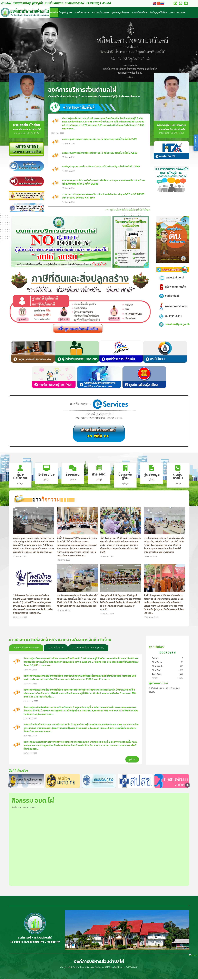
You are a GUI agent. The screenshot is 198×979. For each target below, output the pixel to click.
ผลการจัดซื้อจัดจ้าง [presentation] (55, 647)
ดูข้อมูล (20, 483)
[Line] (180, 3)
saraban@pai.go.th (177, 324)
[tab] (26, 647)
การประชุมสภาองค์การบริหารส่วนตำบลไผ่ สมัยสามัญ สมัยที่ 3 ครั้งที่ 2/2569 (99, 139)
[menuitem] (54, 12)
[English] (155, 3)
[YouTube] (186, 3)
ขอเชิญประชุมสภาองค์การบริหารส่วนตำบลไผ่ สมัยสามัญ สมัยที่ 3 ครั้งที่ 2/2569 (101, 166)
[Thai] (162, 3)
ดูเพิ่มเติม (132, 759)
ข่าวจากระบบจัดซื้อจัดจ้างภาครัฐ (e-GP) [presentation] (88, 647)
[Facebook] (175, 3)
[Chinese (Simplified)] (158, 3)
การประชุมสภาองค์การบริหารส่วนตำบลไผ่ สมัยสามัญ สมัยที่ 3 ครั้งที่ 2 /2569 (99, 153)
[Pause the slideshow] (189, 50)
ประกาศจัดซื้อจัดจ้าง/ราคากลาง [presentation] (26, 647)
